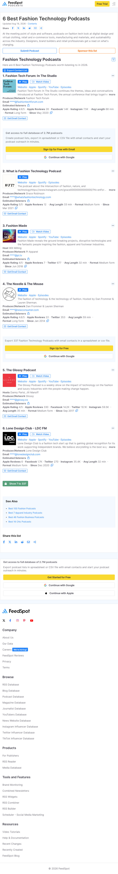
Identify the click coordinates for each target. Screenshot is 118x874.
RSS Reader (9, 761)
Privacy (6, 661)
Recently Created (12, 849)
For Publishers (10, 755)
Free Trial (102, 3)
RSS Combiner (10, 802)
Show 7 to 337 (17, 483)
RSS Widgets (9, 796)
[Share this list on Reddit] (29, 28)
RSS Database (10, 684)
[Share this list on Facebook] (12, 28)
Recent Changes (11, 843)
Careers (14, 649)
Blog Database (11, 690)
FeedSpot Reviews (13, 655)
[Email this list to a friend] (35, 28)
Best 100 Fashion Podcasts (22, 508)
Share (6, 28)
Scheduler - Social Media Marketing (23, 814)
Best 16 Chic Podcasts (19, 521)
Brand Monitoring (12, 784)
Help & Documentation (15, 837)
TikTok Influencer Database (18, 738)
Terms (6, 667)
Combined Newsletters (15, 790)
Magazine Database (14, 702)
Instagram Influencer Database (20, 726)
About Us (7, 637)
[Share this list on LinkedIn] (24, 28)
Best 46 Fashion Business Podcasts (26, 517)
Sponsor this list (87, 50)
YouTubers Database (14, 714)
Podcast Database (13, 696)
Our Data (7, 643)
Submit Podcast (29, 50)
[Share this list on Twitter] (18, 28)
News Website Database (16, 720)
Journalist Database (14, 708)
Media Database (11, 767)
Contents (32, 23)
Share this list (12, 535)
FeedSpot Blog (11, 855)
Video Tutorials (11, 831)
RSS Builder (9, 808)
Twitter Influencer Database (18, 732)
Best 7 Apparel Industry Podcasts (25, 512)
